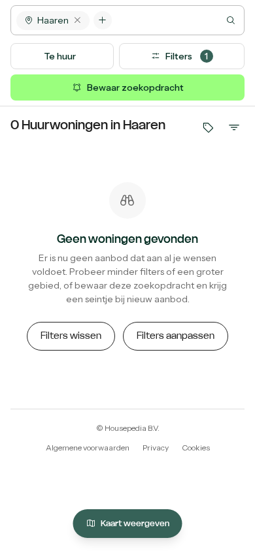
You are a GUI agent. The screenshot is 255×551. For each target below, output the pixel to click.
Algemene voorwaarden (87, 447)
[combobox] (178, 20)
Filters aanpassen (175, 335)
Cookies (196, 447)
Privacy (156, 447)
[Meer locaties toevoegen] (103, 20)
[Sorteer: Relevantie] (234, 127)
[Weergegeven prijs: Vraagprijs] (207, 127)
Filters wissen (71, 335)
